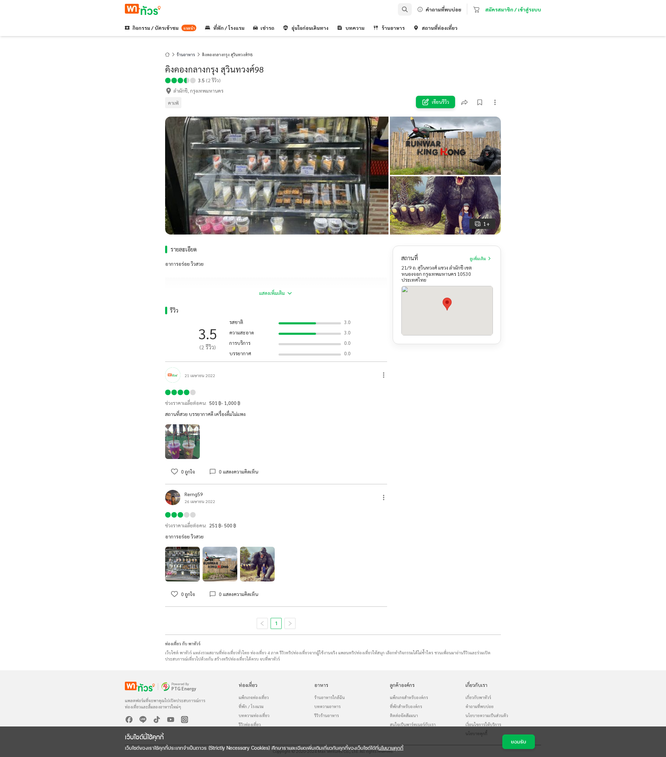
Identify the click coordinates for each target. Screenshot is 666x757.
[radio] (168, 80)
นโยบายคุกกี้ (390, 748)
